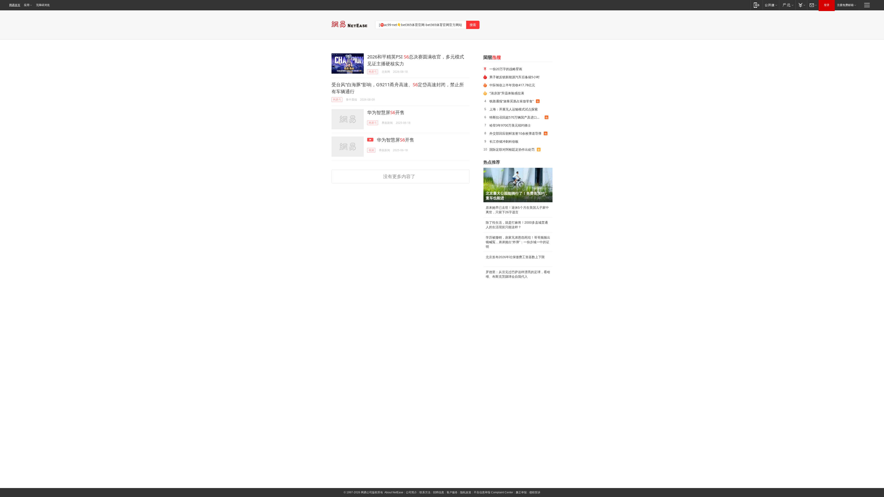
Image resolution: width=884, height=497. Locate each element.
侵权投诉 (534, 492)
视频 (371, 150)
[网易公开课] (771, 5)
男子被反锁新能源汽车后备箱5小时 (514, 77)
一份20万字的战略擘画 (505, 69)
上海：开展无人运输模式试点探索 (513, 109)
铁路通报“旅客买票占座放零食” (511, 101)
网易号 (373, 72)
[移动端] (756, 5)
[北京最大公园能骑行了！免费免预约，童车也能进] (517, 185)
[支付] (801, 5)
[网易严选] (787, 5)
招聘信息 (438, 492)
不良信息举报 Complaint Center (493, 492)
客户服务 (452, 492)
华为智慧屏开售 (385, 112)
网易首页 (14, 5)
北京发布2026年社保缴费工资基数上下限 (515, 257)
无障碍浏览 (43, 5)
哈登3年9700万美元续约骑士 (510, 125)
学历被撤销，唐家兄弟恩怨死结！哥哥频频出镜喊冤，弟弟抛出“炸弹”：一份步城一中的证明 (518, 242)
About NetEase (393, 492)
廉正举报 (521, 492)
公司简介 (411, 492)
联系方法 (424, 492)
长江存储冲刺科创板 (503, 141)
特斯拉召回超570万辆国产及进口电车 (516, 117)
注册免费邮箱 (845, 5)
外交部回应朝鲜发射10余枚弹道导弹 (515, 133)
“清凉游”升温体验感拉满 (506, 93)
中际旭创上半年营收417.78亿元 (512, 85)
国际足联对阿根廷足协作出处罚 (512, 149)
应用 (26, 5)
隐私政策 (465, 492)
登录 (826, 5)
